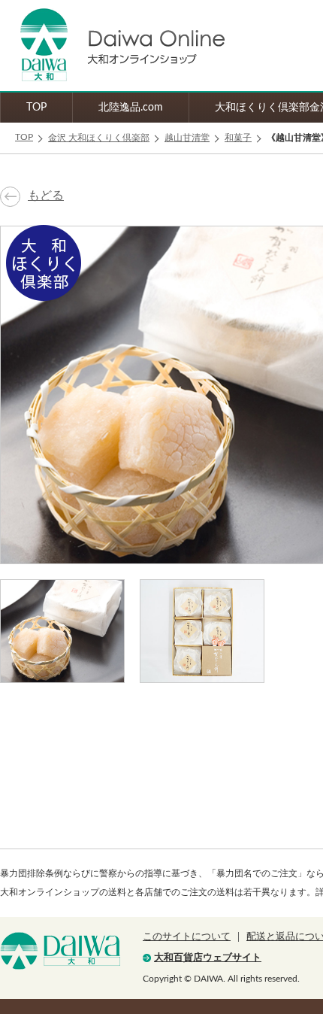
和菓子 (238, 137)
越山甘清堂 (187, 137)
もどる (46, 196)
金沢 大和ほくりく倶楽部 (98, 137)
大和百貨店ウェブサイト (207, 958)
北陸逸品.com (130, 107)
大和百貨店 (60, 951)
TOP (36, 107)
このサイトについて (187, 937)
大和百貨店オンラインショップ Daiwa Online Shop (112, 45)
